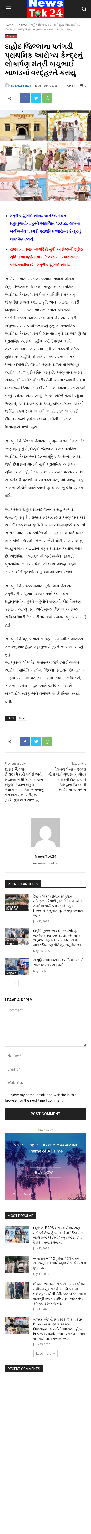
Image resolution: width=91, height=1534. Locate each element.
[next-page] (16, 983)
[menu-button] (8, 9)
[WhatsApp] (47, 98)
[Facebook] (25, 98)
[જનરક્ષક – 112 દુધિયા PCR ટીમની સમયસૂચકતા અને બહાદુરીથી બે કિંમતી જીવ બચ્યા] (17, 1264)
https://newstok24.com (45, 863)
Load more (43, 1354)
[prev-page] (8, 983)
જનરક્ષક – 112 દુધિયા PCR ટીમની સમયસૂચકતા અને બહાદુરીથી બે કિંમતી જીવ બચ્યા (59, 1263)
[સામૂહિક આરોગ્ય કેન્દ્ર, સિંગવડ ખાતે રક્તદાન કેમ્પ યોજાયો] (17, 966)
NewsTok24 (23, 85)
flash (22, 718)
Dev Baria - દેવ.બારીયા (13, 908)
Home (9, 25)
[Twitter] (36, 98)
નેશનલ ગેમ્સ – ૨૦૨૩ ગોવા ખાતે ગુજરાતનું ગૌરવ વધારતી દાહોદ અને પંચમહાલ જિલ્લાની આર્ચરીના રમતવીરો (67, 779)
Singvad (22, 25)
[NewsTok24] (8, 85)
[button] (84, 9)
